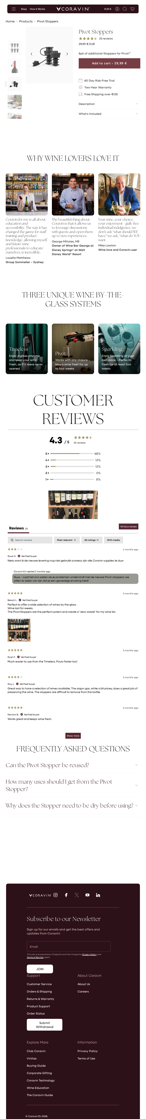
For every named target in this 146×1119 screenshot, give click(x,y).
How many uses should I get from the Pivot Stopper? (59, 785)
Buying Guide (36, 1065)
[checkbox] (113, 540)
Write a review (128, 526)
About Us (84, 984)
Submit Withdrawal (44, 1025)
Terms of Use (86, 1058)
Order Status (36, 1013)
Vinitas (31, 1058)
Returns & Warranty (40, 999)
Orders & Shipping (39, 991)
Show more (73, 735)
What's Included (90, 114)
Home (10, 21)
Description (87, 104)
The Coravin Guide (40, 1095)
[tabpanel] (73, 639)
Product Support (38, 1006)
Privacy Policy (89, 954)
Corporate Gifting (39, 1073)
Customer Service (39, 984)
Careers (83, 991)
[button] (125, 9)
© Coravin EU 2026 (36, 1116)
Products (26, 21)
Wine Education (38, 1088)
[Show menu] (13, 9)
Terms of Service (35, 957)
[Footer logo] (40, 895)
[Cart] (132, 9)
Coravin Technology (41, 1080)
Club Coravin (36, 1051)
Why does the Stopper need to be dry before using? (69, 805)
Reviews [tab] (18, 528)
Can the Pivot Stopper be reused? (47, 765)
